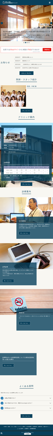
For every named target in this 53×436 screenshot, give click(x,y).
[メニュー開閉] (49, 2)
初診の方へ (46, 426)
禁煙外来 (40, 426)
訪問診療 (35, 426)
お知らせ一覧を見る (26, 73)
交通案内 (26, 428)
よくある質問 (20, 428)
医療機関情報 (33, 428)
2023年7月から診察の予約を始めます (30, 67)
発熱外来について (26, 60)
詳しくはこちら (26, 110)
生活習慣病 (28, 426)
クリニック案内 (21, 426)
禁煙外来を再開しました (27, 57)
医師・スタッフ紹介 (12, 426)
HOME (5, 426)
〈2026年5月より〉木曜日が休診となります (32, 64)
